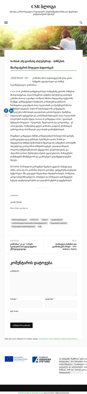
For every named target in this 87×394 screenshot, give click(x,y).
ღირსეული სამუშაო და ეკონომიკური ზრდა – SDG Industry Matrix (64, 246)
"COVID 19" (34, 219)
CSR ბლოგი (43, 6)
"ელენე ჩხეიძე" (56, 219)
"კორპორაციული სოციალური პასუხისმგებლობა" (29, 223)
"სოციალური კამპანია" (58, 223)
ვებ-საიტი (14, 311)
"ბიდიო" (45, 219)
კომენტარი (14, 271)
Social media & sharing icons (31, 392)
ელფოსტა (50, 299)
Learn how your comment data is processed (58, 338)
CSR (39, 226)
